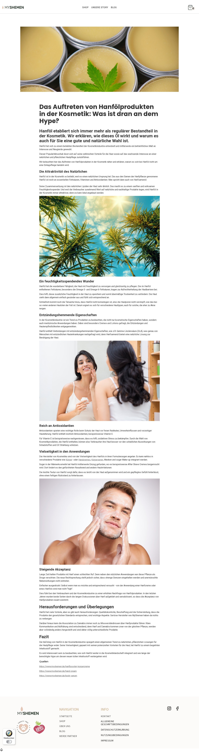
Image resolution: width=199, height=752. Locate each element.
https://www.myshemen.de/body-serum (58, 675)
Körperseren (97, 459)
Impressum (107, 740)
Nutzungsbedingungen (115, 735)
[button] (191, 7)
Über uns (64, 726)
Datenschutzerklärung (115, 729)
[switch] (9, 741)
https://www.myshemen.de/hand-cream (58, 671)
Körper (69, 459)
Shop (85, 7)
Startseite (65, 716)
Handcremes (84, 459)
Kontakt (106, 716)
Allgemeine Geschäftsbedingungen (115, 723)
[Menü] (13, 730)
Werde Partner (68, 736)
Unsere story (99, 7)
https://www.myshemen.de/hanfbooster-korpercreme (64, 666)
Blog (114, 7)
